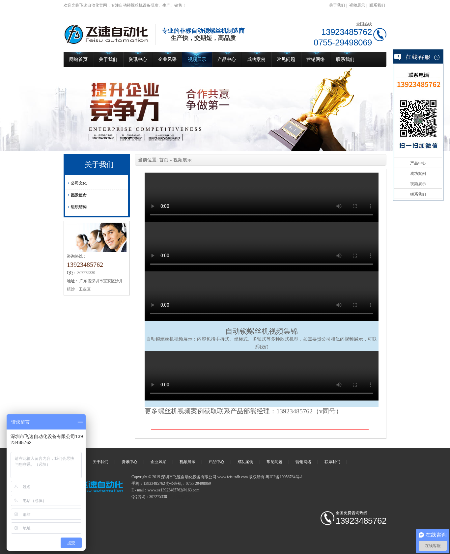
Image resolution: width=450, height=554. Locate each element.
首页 (163, 159)
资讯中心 (137, 59)
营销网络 (315, 59)
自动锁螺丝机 (247, 331)
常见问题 (286, 59)
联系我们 (377, 5)
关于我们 (337, 5)
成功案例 (256, 59)
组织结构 (79, 207)
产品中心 (226, 59)
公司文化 (79, 183)
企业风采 (167, 59)
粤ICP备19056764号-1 (284, 477)
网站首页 (78, 59)
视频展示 (357, 5)
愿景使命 (79, 195)
